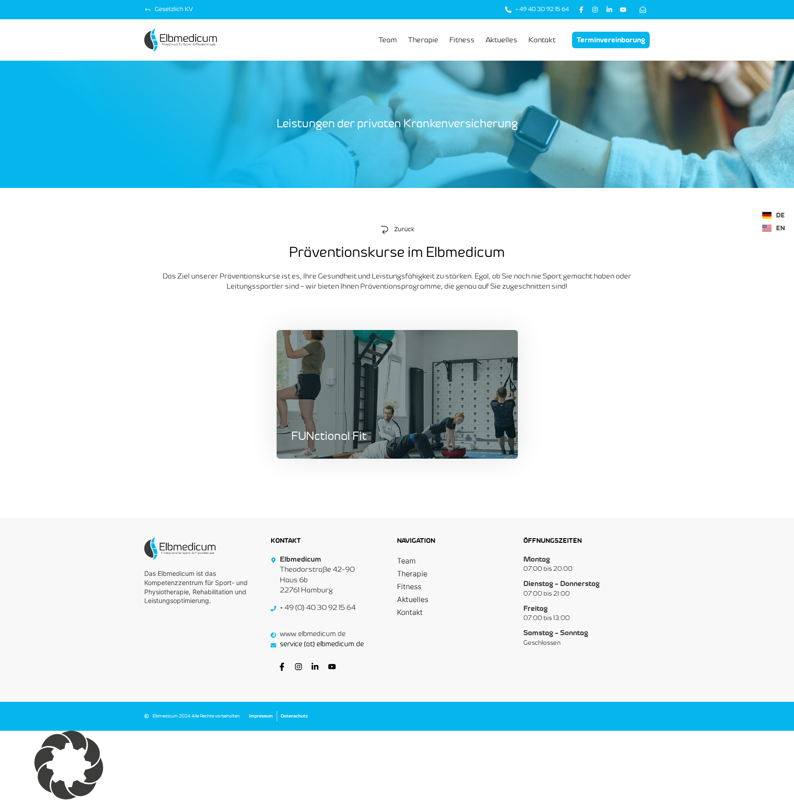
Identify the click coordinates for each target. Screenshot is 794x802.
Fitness (409, 586)
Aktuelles (412, 599)
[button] (397, 766)
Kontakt (410, 612)
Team (406, 560)
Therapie (412, 573)
